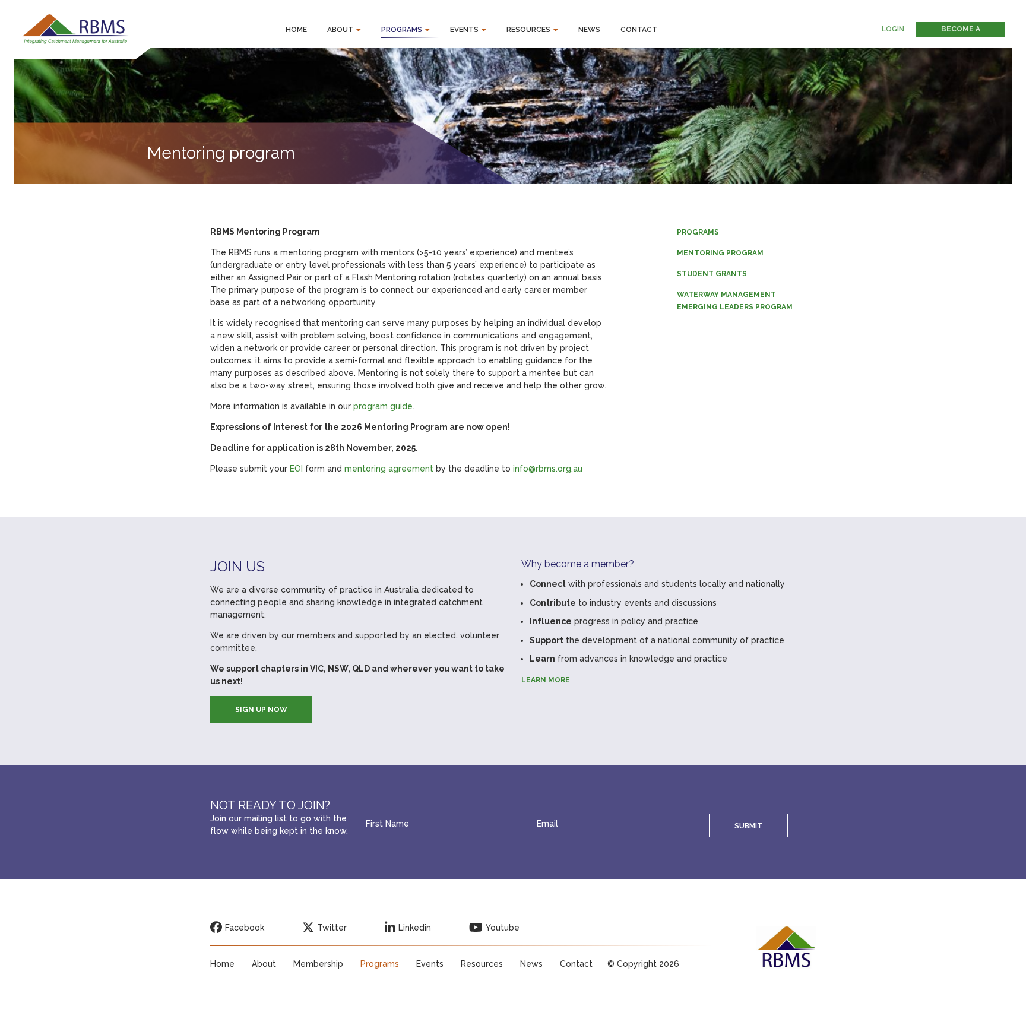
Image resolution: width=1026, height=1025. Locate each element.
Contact (638, 30)
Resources (528, 30)
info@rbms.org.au (547, 468)
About (340, 30)
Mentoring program (720, 253)
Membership (318, 964)
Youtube (503, 927)
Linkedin (414, 927)
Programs (401, 30)
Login (893, 29)
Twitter (332, 927)
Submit (748, 825)
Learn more (545, 680)
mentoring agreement (388, 468)
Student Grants (712, 274)
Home (296, 30)
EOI (296, 468)
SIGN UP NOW (261, 710)
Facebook (244, 927)
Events (464, 30)
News (589, 30)
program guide (383, 406)
